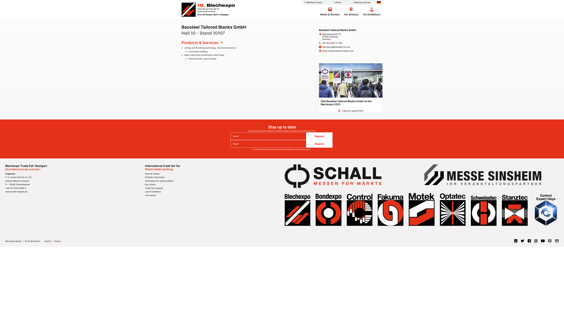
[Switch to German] (379, 2)
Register (319, 136)
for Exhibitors (371, 14)
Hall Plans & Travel (314, 2)
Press (338, 2)
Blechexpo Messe (13, 241)
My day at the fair (362, 2)
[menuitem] (312, 2)
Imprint (48, 241)
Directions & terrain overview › (23, 169)
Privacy (57, 241)
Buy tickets (150, 184)
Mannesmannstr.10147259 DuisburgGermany (331, 36)
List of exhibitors (153, 191)
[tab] (248, 42)
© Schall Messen (32, 241)
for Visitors (351, 14)
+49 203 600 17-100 (332, 43)
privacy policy (305, 149)
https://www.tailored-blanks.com (338, 51)
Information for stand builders (159, 181)
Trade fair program (154, 188)
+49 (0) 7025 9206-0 (15, 188)
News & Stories (330, 14)
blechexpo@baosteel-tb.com (336, 47)
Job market (150, 195)
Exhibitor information (155, 177)
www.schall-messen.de (16, 191)
